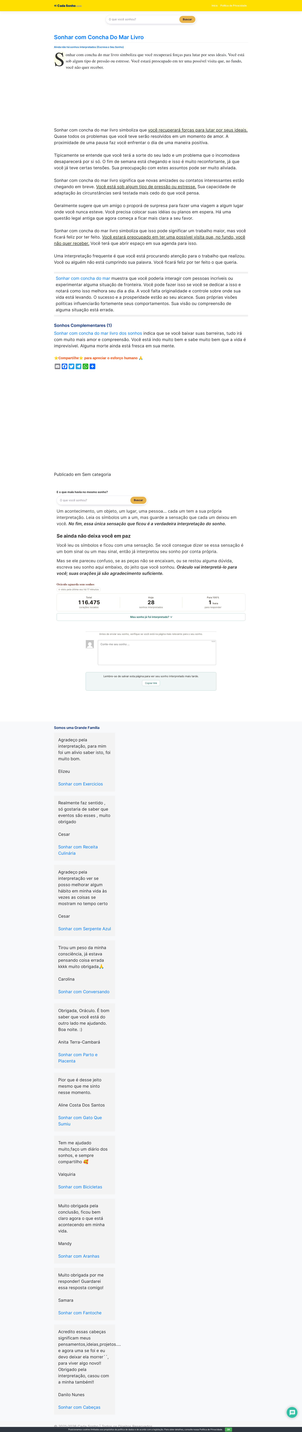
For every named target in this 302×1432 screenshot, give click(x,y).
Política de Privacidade (233, 5)
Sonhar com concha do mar (83, 278)
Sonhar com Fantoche (80, 1312)
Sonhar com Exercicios (80, 783)
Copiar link (151, 683)
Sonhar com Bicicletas (80, 1186)
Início (215, 5)
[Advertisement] (151, 101)
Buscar (187, 19)
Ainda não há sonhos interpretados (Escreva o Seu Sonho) (89, 46)
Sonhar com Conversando (83, 991)
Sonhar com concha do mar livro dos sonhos (98, 333)
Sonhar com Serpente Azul (84, 928)
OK (228, 1429)
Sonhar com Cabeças (79, 1407)
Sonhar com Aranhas (78, 1256)
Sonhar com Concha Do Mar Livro (99, 37)
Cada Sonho (66, 6)
